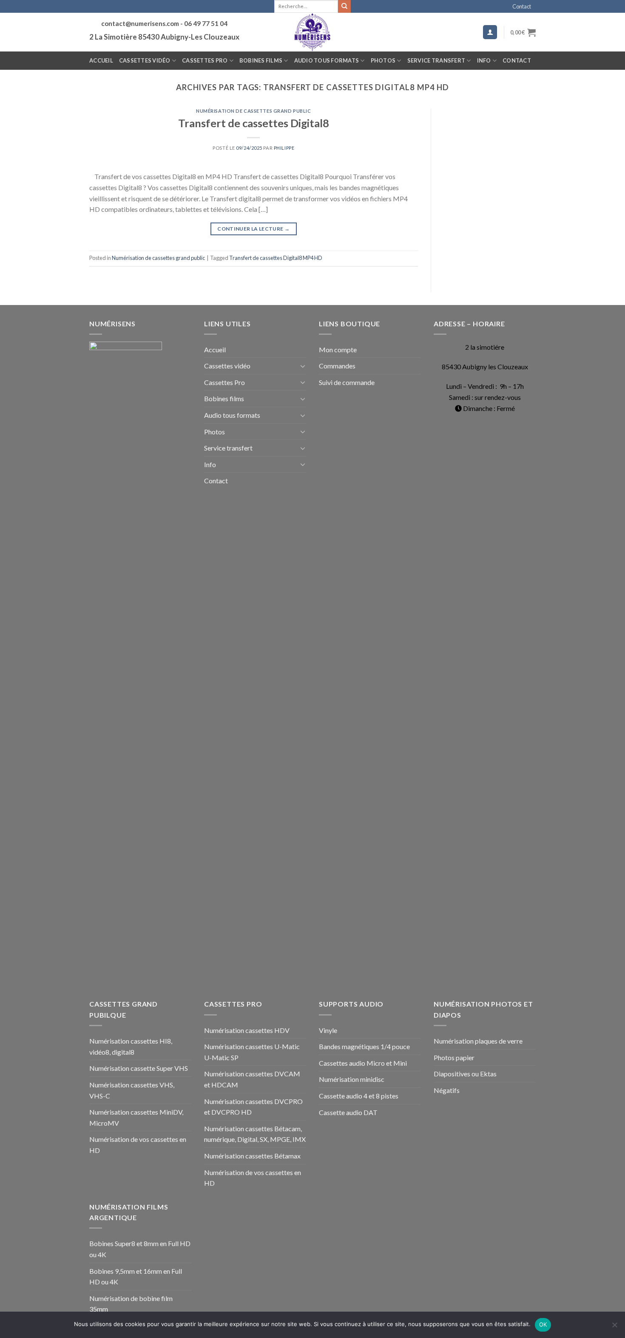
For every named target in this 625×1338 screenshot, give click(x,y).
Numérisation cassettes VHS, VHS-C (131, 1090)
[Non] (614, 1327)
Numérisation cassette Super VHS (138, 1068)
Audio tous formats (326, 60)
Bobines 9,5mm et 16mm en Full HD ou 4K (135, 1276)
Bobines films (260, 60)
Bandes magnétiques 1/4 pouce (364, 1046)
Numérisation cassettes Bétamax (252, 1156)
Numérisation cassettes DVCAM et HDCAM (252, 1079)
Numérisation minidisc (351, 1079)
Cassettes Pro (204, 60)
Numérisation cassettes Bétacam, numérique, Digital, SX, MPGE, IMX (255, 1134)
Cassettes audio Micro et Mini (363, 1063)
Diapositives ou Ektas (465, 1074)
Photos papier (454, 1057)
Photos (383, 60)
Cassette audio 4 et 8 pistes (358, 1096)
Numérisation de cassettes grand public (253, 111)
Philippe (284, 148)
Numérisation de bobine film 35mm (131, 1303)
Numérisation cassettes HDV (247, 1030)
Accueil (101, 60)
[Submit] (344, 6)
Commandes (337, 366)
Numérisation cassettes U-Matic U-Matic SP (252, 1051)
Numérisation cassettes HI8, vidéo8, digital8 (130, 1046)
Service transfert (436, 60)
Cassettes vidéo (144, 60)
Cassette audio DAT (348, 1112)
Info (484, 60)
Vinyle (328, 1030)
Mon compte (338, 349)
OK (543, 1324)
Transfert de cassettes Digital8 (253, 123)
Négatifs (447, 1090)
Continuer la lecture (253, 228)
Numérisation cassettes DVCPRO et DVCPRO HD (253, 1106)
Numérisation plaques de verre (478, 1041)
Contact (521, 6)
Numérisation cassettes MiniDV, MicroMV (136, 1117)
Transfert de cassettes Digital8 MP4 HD (275, 257)
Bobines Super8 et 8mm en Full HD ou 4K (139, 1248)
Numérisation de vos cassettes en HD (137, 1144)
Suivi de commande (347, 382)
